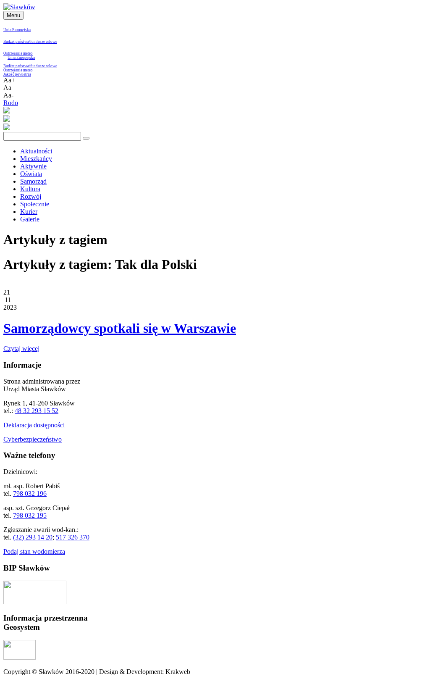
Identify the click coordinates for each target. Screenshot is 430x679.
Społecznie (34, 204)
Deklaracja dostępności (34, 425)
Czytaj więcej (21, 348)
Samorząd (33, 181)
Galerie (29, 219)
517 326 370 (72, 537)
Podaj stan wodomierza (34, 551)
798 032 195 (30, 515)
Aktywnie (33, 166)
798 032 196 (30, 493)
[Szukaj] (86, 138)
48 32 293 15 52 (36, 410)
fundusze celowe (43, 41)
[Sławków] (19, 7)
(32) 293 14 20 (32, 537)
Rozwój (30, 196)
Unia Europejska (17, 30)
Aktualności (36, 151)
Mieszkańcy (36, 158)
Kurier (28, 211)
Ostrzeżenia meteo (18, 53)
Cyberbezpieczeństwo (32, 439)
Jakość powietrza (17, 74)
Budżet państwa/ (16, 41)
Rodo (10, 102)
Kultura (30, 188)
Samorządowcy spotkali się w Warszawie (119, 328)
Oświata (31, 173)
